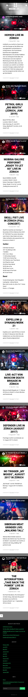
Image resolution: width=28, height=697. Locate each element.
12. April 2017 (12, 533)
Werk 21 (14, 8)
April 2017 (5, 660)
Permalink (12, 77)
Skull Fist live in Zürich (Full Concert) (14, 220)
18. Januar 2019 (12, 226)
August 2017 (6, 658)
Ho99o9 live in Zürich (14, 37)
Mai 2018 (5, 656)
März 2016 (5, 665)
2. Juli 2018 (12, 328)
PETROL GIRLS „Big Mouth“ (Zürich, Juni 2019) (14, 109)
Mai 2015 (5, 670)
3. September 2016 (12, 591)
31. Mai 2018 (12, 387)
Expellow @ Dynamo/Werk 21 (14, 322)
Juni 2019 (5, 647)
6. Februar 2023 (12, 41)
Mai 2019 (5, 649)
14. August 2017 (12, 434)
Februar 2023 (6, 644)
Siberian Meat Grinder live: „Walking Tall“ (14, 527)
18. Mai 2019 (12, 174)
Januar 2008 (6, 672)
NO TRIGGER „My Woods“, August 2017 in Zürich (14, 474)
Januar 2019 (6, 651)
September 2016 (7, 663)
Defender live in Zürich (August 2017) (14, 428)
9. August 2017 (12, 480)
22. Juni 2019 (12, 116)
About (4, 679)
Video (18, 41)
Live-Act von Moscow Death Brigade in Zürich (14, 379)
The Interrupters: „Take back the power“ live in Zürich (14, 582)
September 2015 (7, 667)
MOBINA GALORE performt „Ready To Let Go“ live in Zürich (14, 165)
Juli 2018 (5, 654)
